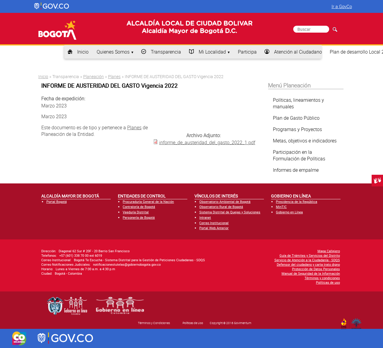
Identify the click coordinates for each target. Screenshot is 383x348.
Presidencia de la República (296, 201)
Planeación (93, 76)
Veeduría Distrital (136, 212)
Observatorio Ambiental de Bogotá (224, 201)
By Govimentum (357, 322)
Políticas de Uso (193, 323)
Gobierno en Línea (289, 212)
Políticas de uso (328, 282)
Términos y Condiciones (154, 323)
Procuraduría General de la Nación (148, 201)
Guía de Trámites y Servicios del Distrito (309, 255)
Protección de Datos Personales (316, 269)
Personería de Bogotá (139, 217)
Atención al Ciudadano (298, 51)
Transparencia (166, 51)
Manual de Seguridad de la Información (311, 273)
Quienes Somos (113, 51)
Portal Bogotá (56, 201)
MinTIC (281, 206)
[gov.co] (52, 6)
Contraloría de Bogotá (139, 206)
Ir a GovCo (342, 6)
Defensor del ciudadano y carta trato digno (308, 264)
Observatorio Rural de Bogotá (221, 206)
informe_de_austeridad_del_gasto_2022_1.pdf (207, 142)
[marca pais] (19, 338)
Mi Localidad (212, 51)
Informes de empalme (296, 170)
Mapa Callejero (328, 251)
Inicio (83, 51)
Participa (247, 51)
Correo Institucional (214, 223)
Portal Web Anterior (214, 228)
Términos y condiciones (322, 278)
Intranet (205, 217)
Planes (114, 76)
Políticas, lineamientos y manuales (298, 103)
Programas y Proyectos (297, 129)
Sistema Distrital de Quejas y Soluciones (229, 212)
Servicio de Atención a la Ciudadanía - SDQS (307, 260)
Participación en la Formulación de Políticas (299, 155)
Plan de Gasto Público (296, 118)
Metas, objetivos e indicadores (305, 140)
